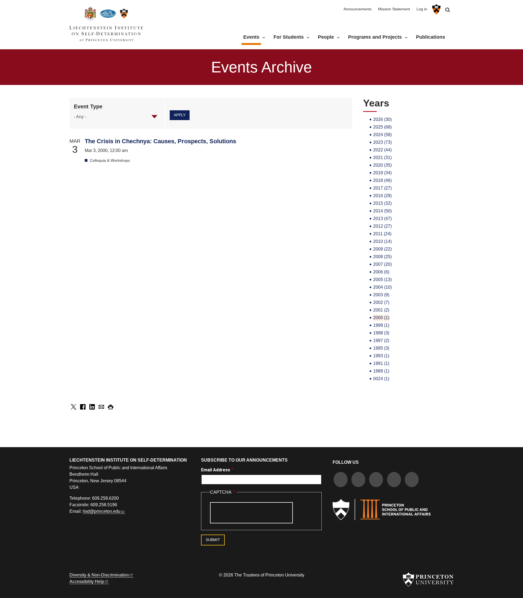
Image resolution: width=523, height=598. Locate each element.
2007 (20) (382, 264)
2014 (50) (382, 211)
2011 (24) (382, 233)
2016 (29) (382, 195)
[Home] (106, 26)
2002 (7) (381, 302)
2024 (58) (382, 134)
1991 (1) (381, 363)
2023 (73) (382, 142)
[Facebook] (341, 480)
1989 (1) (381, 371)
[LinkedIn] (394, 480)
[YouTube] (412, 480)
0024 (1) (381, 378)
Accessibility (86, 581)
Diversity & (99, 575)
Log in (421, 9)
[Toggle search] (447, 9)
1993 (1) (381, 355)
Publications (430, 37)
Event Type (88, 106)
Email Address (215, 469)
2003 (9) (381, 294)
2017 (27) (382, 188)
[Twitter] (358, 480)
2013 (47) (382, 218)
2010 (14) (382, 241)
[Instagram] (376, 480)
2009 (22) (382, 249)
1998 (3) (381, 333)
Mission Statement (394, 9)
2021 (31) (382, 157)
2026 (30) (382, 119)
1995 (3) (381, 348)
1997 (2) (381, 340)
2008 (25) (382, 256)
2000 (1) (381, 317)
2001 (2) (381, 310)
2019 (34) (382, 172)
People (326, 37)
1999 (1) (381, 325)
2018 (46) (382, 180)
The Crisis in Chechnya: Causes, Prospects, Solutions (160, 141)
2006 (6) (381, 272)
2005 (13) (382, 279)
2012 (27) (382, 226)
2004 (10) (382, 287)
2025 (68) (382, 127)
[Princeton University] (435, 9)
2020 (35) (382, 165)
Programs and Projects (375, 37)
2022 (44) (382, 150)
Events (252, 37)
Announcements (357, 9)
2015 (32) (382, 203)
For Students (288, 37)
